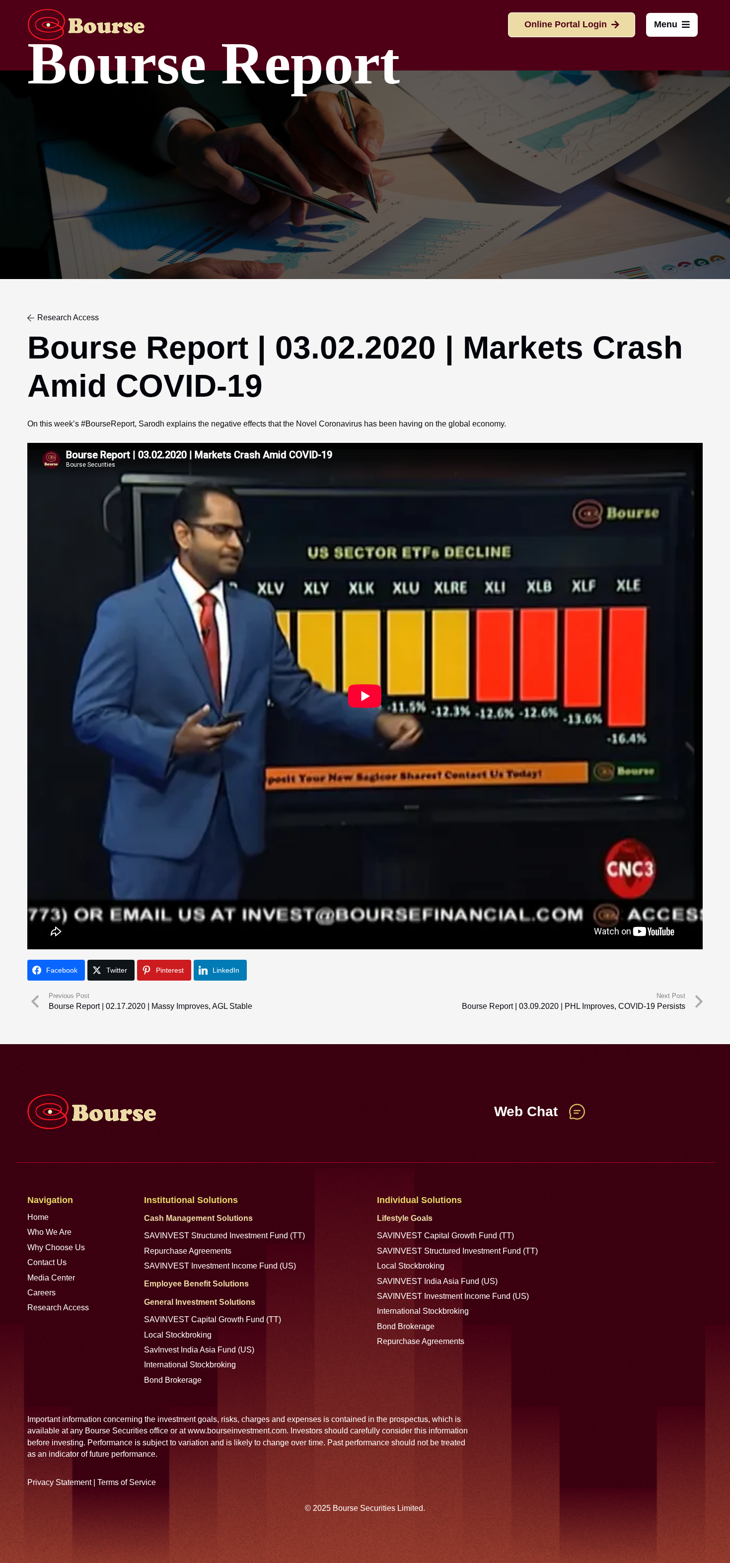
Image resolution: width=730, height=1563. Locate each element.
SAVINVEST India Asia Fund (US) (437, 1281)
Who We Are (49, 1232)
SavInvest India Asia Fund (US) (199, 1350)
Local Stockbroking (178, 1335)
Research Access (58, 1307)
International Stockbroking (190, 1364)
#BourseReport (108, 424)
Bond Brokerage (173, 1380)
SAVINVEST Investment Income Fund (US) (220, 1266)
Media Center (51, 1278)
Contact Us (47, 1262)
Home (38, 1217)
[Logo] (86, 25)
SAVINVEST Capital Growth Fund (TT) (212, 1319)
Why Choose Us (56, 1247)
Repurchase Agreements (187, 1251)
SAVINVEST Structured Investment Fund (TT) (224, 1235)
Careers (41, 1292)
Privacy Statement (59, 1482)
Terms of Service (126, 1482)
